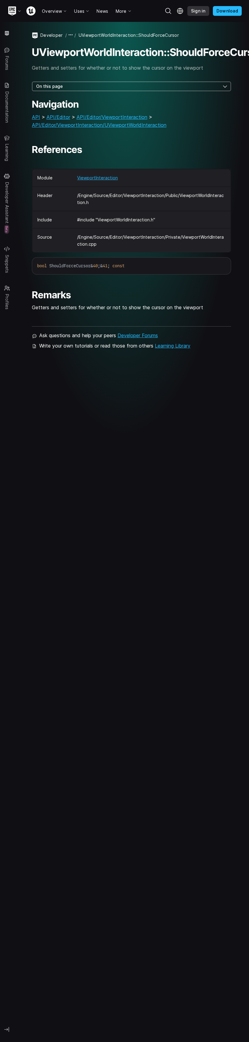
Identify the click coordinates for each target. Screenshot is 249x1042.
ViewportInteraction (97, 177)
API (36, 117)
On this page (49, 86)
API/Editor (58, 117)
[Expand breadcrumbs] (70, 35)
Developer (51, 35)
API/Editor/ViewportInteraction (112, 117)
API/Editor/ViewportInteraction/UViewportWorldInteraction (99, 125)
